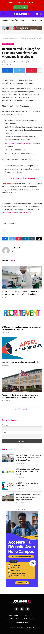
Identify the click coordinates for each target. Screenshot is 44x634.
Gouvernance (12, 619)
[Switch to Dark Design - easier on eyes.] (41, 14)
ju (3, 230)
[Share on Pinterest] (31, 70)
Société (14, 20)
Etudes (32, 20)
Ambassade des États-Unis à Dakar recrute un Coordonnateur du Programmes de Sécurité (20, 396)
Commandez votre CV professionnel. (17, 212)
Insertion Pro (8, 44)
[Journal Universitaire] (22, 14)
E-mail (4, 433)
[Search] (37, 14)
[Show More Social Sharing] (40, 70)
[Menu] (3, 14)
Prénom (5, 425)
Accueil (4, 38)
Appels (5, 20)
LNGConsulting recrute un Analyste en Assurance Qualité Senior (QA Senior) (21, 328)
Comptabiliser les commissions (17, 143)
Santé (24, 20)
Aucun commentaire (34, 62)
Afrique (24, 619)
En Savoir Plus (20, 7)
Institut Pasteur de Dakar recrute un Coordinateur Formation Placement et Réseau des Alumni (22, 293)
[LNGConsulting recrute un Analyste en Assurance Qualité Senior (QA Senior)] (22, 312)
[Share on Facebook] (7, 70)
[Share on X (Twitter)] (19, 70)
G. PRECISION (29, 627)
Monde (31, 619)
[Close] (41, 5)
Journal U (12, 62)
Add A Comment (22, 409)
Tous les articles (22, 622)
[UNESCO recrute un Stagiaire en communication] (22, 348)
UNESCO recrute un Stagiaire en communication (21, 362)
